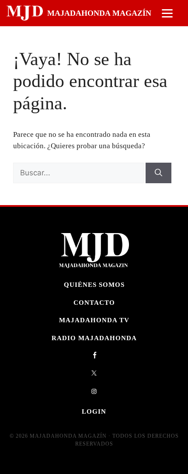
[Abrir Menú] (167, 13)
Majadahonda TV (94, 320)
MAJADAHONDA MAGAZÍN (99, 13)
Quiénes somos (94, 284)
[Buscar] (158, 173)
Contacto (94, 302)
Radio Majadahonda (94, 338)
